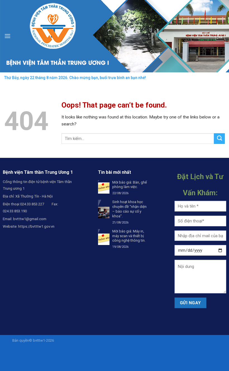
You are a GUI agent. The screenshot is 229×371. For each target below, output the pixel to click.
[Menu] (7, 36)
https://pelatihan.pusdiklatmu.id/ (196, 346)
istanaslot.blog (208, 352)
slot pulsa (128, 364)
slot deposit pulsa (107, 346)
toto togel (191, 358)
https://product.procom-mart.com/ (93, 352)
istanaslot (31, 346)
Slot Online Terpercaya (155, 364)
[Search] (219, 36)
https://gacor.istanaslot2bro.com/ (139, 358)
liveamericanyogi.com (74, 346)
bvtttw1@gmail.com (29, 219)
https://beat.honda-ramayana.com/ (167, 352)
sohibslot (173, 340)
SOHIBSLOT (191, 340)
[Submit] (219, 138)
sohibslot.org (100, 358)
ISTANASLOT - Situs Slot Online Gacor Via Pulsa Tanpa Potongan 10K (110, 340)
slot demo (111, 364)
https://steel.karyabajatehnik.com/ (37, 352)
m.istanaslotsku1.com (84, 364)
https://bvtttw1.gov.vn (36, 226)
